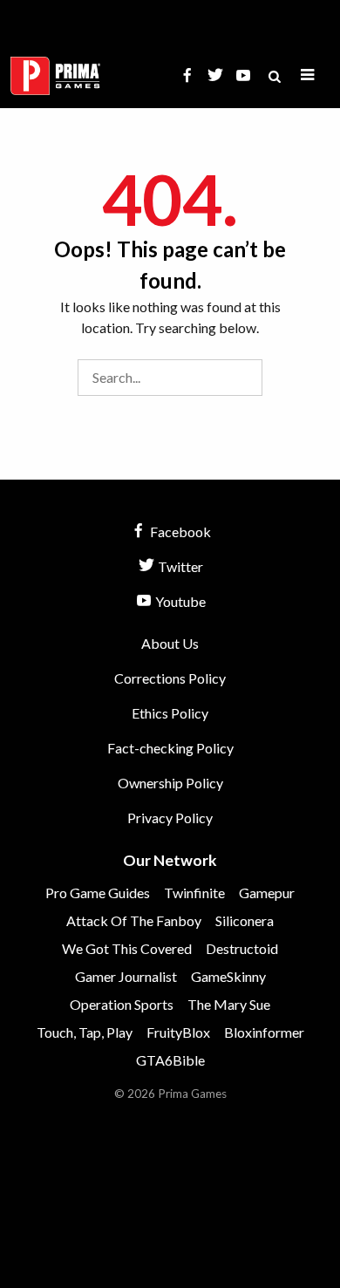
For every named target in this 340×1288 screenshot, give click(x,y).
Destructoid (242, 948)
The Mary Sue (228, 1004)
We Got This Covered (127, 948)
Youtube (179, 601)
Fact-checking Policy (170, 747)
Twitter (179, 566)
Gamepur (267, 892)
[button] (308, 75)
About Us (170, 643)
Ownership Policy (170, 782)
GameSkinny (228, 976)
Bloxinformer (264, 1032)
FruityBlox (178, 1032)
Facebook (179, 531)
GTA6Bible (170, 1060)
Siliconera (244, 920)
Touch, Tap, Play (85, 1032)
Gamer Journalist (126, 976)
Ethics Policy (170, 713)
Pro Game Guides (97, 892)
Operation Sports (121, 1004)
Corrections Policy (170, 678)
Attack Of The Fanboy (133, 920)
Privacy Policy (170, 817)
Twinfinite (194, 892)
